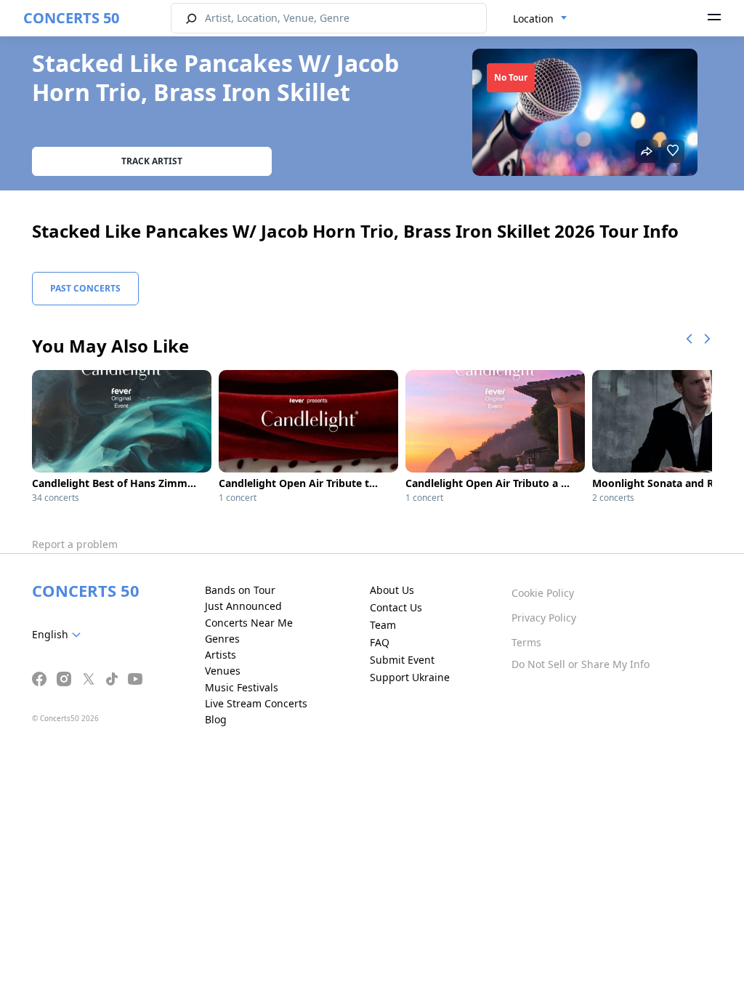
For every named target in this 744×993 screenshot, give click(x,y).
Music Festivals (241, 687)
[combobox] (540, 18)
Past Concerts (85, 288)
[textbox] (59, 634)
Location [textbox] (533, 18)
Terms (526, 642)
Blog (216, 719)
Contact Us (396, 607)
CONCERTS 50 (71, 18)
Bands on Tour (240, 590)
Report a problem (75, 544)
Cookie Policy (543, 593)
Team (383, 625)
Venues (222, 671)
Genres (222, 639)
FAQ (379, 642)
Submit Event (402, 660)
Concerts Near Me (249, 623)
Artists (220, 655)
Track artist (151, 161)
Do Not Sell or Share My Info (581, 664)
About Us (392, 590)
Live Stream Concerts (256, 703)
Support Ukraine (410, 677)
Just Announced (243, 606)
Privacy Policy (544, 617)
